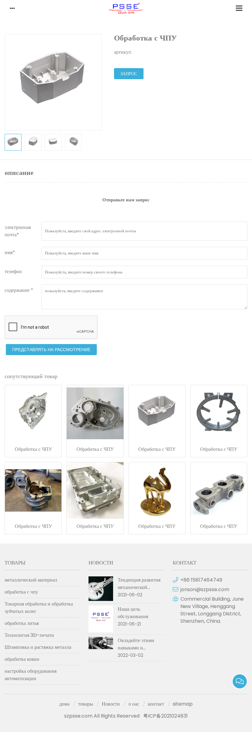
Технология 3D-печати (29, 635)
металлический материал (31, 579)
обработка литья (22, 623)
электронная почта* (18, 231)
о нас (133, 703)
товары (85, 703)
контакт (156, 703)
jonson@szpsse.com (204, 589)
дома (64, 703)
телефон (13, 271)
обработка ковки (22, 659)
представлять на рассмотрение (51, 349)
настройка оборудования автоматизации (31, 675)
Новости (111, 703)
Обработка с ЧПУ (33, 449)
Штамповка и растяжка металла (38, 647)
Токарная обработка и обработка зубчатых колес (39, 607)
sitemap (183, 703)
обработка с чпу (21, 591)
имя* (10, 252)
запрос (128, 74)
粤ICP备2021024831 (165, 715)
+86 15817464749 (201, 579)
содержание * (19, 290)
